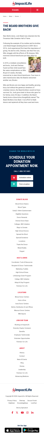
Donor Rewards (22, 217)
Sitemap (22, 400)
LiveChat (34, 403)
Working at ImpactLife (22, 325)
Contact (22, 356)
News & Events (22, 359)
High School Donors (22, 231)
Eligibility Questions (22, 214)
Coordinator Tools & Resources (22, 262)
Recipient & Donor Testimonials (22, 266)
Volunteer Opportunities (22, 338)
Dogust (22, 251)
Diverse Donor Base (22, 221)
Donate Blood (22, 199)
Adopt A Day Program (22, 282)
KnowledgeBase (22, 403)
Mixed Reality (22, 248)
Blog (22, 363)
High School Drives (22, 272)
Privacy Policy (12, 400)
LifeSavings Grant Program (22, 276)
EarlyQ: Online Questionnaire (22, 211)
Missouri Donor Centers (22, 310)
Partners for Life (22, 342)
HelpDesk (11, 403)
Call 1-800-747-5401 (22, 171)
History (22, 353)
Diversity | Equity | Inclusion (22, 328)
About (22, 348)
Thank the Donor (22, 244)
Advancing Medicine (22, 376)
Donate (15, 10)
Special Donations (22, 238)
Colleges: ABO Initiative (22, 224)
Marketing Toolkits (22, 269)
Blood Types (22, 207)
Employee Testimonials (22, 335)
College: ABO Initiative (22, 279)
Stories (22, 366)
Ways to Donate (22, 227)
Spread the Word (22, 234)
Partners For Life (22, 286)
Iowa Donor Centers (22, 304)
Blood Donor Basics (22, 204)
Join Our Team (22, 320)
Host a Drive (22, 258)
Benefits (22, 331)
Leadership (22, 369)
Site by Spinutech (22, 408)
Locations (22, 241)
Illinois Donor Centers (22, 297)
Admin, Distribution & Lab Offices (22, 307)
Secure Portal (32, 400)
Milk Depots (22, 314)
